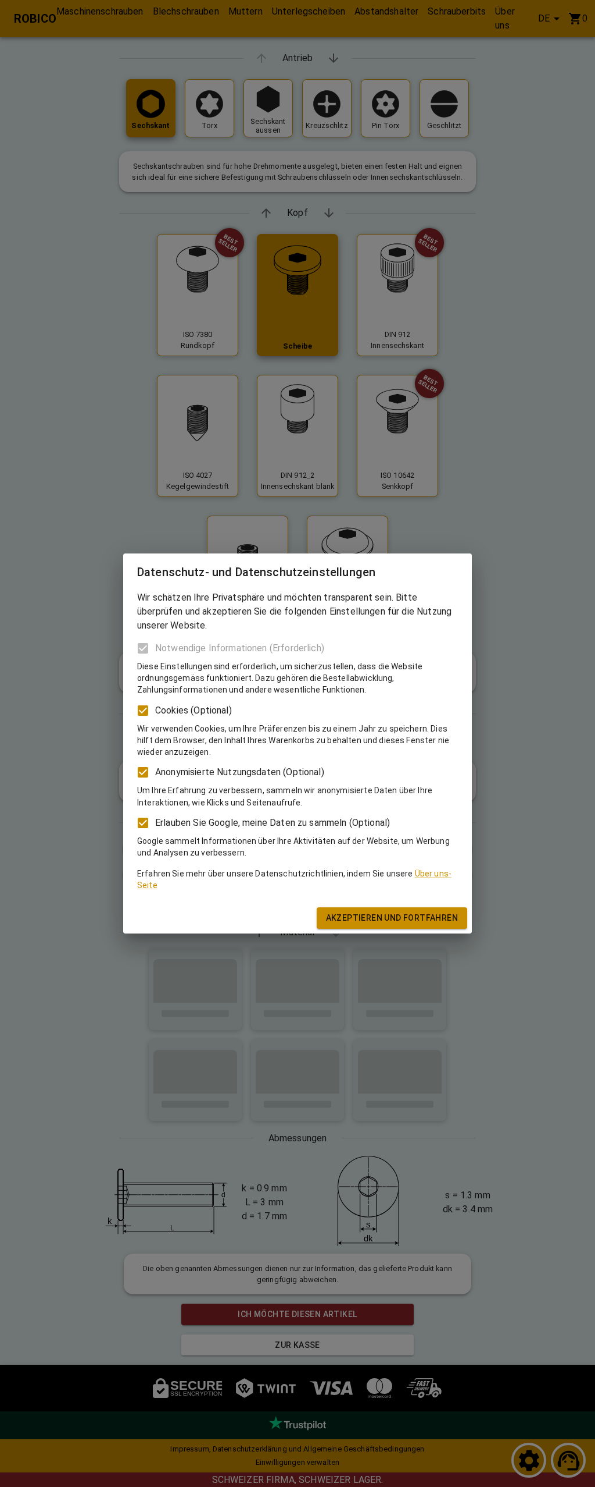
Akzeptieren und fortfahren (392, 917)
